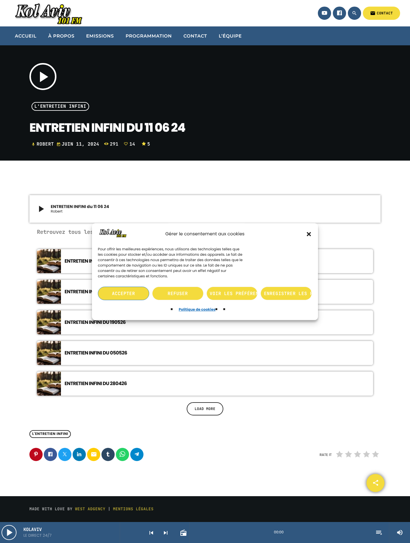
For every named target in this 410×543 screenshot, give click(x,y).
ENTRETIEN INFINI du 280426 (96, 383)
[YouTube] (324, 13)
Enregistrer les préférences (288, 294)
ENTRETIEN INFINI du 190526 (95, 322)
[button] (309, 234)
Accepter (123, 294)
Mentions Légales (133, 508)
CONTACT (381, 13)
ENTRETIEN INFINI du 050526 (96, 352)
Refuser (178, 294)
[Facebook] (339, 13)
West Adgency (90, 508)
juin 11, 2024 (79, 144)
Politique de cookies (197, 309)
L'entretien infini (60, 107)
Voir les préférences (234, 294)
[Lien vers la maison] (48, 13)
